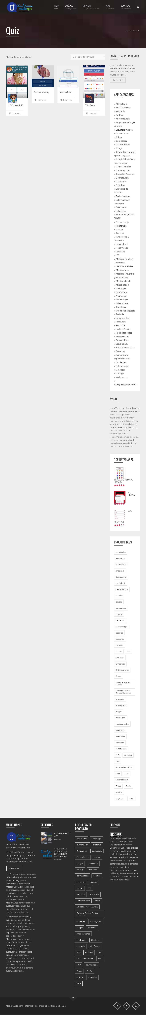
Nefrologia (121, 288)
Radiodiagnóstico (124, 333)
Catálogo (70, 7)
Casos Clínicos (123, 144)
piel (117, 761)
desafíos (119, 633)
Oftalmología (122, 303)
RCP (126, 774)
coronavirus (121, 608)
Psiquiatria (120, 325)
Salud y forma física (125, 347)
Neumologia (121, 292)
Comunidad (126, 7)
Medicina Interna (123, 270)
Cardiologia (121, 141)
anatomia (120, 571)
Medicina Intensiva (124, 266)
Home (128, 30)
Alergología (121, 104)
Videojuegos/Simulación (125, 384)
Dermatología (122, 178)
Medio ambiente (123, 281)
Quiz (118, 774)
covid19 (119, 614)
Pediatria (120, 314)
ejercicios (120, 658)
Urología (120, 373)
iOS (117, 255)
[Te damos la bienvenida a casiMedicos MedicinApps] (46, 853)
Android (119, 115)
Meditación (120, 730)
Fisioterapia (121, 226)
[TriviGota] (94, 81)
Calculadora (121, 577)
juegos (118, 712)
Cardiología (120, 583)
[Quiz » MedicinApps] (22, 7)
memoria (120, 743)
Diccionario (121, 181)
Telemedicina (122, 366)
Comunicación (122, 170)
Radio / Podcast (123, 329)
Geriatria (120, 233)
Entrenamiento (122, 670)
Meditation (120, 736)
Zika (131, 798)
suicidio (119, 792)
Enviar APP (91, 7)
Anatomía (120, 111)
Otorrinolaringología (125, 311)
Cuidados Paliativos (125, 174)
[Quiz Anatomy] (43, 76)
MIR (117, 755)
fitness (118, 676)
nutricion (128, 755)
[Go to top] (73, 997)
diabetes (119, 645)
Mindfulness (121, 749)
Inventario (120, 251)
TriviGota (90, 105)
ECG (128, 651)
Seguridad (120, 351)
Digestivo (120, 185)
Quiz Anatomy (41, 92)
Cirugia (119, 148)
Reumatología (122, 340)
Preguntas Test (122, 318)
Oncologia (121, 307)
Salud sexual (122, 344)
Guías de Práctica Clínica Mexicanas (123, 692)
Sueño (128, 786)
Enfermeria (121, 207)
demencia (120, 620)
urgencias (120, 798)
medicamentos (122, 724)
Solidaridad (121, 362)
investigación (121, 705)
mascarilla (120, 718)
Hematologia (122, 244)
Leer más (15, 113)
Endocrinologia (123, 196)
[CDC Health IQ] (17, 81)
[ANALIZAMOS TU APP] (46, 838)
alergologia (120, 558)
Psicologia (121, 322)
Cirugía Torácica (123, 167)
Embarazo (120, 664)
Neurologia (121, 296)
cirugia (119, 602)
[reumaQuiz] (68, 76)
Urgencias (120, 370)
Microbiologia (122, 285)
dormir (119, 651)
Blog (110, 7)
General (119, 229)
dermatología (121, 627)
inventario (120, 699)
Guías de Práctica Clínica (123, 683)
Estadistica (121, 211)
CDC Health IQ (16, 105)
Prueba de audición (124, 767)
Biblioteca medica (124, 130)
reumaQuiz (65, 92)
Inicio (56, 7)
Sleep (118, 786)
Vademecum (122, 377)
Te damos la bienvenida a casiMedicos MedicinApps (60, 853)
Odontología (122, 299)
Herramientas (122, 248)
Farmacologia (122, 222)
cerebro (119, 596)
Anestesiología (123, 119)
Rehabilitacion (122, 336)
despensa (120, 639)
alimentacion (121, 565)
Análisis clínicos (123, 108)
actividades (120, 552)
